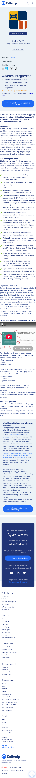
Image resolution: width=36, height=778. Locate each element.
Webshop (5, 727)
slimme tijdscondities (10, 455)
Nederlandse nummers (9, 652)
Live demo (5, 669)
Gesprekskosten (7, 649)
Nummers (5, 619)
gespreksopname (25, 453)
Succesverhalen (7, 730)
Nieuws (4, 691)
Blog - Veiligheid (7, 710)
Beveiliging (5, 627)
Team (3, 719)
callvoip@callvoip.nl (18, 544)
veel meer (21, 458)
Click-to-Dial (5, 604)
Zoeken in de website (20, 558)
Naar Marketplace (18, 34)
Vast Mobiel (5, 621)
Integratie (5, 624)
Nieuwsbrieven (6, 694)
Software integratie (8, 607)
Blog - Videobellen (7, 707)
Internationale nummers (9, 655)
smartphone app (15, 435)
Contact (4, 722)
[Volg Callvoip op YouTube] (12, 573)
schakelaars (23, 455)
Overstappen (6, 630)
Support (13, 57)
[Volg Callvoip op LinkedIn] (18, 573)
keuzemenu (14, 453)
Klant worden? (6, 674)
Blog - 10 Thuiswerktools (9, 702)
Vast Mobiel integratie (9, 601)
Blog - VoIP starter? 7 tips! (10, 705)
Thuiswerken (6, 632)
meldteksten (7, 458)
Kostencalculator (7, 647)
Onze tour (5, 667)
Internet (4, 635)
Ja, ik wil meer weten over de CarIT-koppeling (17, 509)
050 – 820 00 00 (20, 534)
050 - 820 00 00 (6, 745)
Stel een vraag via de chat (18, 582)
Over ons (4, 725)
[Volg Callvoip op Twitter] (24, 573)
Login (3, 686)
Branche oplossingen (8, 638)
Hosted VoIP (5, 596)
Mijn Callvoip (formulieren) (10, 699)
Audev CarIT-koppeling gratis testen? (18, 104)
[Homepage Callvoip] (9, 3)
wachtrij (6, 453)
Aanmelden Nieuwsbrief (9, 733)
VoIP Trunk (5, 599)
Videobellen (5, 610)
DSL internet (6, 658)
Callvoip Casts (6, 697)
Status (4, 683)
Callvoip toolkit (6, 672)
